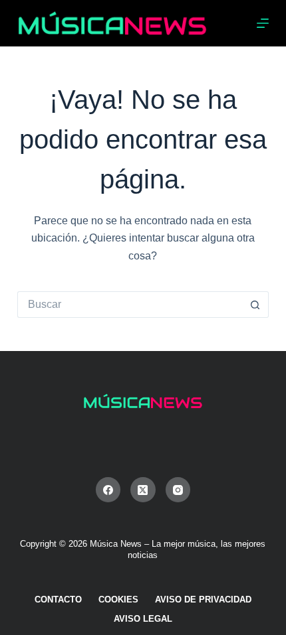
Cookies (118, 599)
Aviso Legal (143, 619)
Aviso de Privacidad (203, 599)
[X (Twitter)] (143, 489)
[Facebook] (108, 489)
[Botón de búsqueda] (255, 304)
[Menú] (263, 23)
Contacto (58, 599)
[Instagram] (178, 489)
